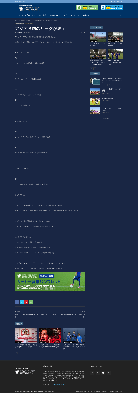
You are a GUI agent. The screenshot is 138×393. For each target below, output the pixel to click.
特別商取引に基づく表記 (116, 391)
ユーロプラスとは (27, 15)
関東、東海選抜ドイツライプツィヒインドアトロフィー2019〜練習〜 (97, 62)
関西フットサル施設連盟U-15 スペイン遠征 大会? (31, 316)
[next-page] (19, 353)
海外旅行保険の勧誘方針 (82, 391)
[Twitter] (121, 1)
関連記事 (19, 324)
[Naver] (118, 1)
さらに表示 (106, 118)
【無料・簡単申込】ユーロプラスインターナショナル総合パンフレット (112, 81)
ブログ (64, 15)
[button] (120, 15)
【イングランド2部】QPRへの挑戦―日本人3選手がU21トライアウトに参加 (74, 347)
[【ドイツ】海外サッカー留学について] (95, 110)
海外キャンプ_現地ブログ (114, 41)
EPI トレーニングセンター (97, 58)
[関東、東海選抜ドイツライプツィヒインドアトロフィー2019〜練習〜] (98, 54)
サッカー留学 (41, 15)
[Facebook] (111, 1)
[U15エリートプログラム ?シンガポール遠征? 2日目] (115, 54)
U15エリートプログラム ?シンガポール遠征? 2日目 (116, 62)
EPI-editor (19, 32)
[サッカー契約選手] (95, 101)
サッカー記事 (19, 342)
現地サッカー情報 (25, 21)
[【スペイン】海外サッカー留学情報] (95, 91)
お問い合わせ (87, 15)
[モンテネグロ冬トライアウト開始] (98, 37)
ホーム (18, 15)
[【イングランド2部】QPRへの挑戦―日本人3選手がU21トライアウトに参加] (74, 335)
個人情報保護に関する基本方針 (99, 391)
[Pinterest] (26, 302)
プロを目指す (54, 15)
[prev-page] (16, 353)
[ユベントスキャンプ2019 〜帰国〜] (115, 37)
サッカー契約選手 (107, 98)
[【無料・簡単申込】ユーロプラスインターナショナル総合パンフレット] (95, 81)
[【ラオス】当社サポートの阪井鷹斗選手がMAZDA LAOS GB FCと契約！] (50, 335)
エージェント (75, 15)
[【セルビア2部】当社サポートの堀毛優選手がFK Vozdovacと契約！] (26, 335)
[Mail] (114, 1)
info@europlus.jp (58, 384)
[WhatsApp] (31, 302)
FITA (109, 58)
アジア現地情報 (36, 21)
